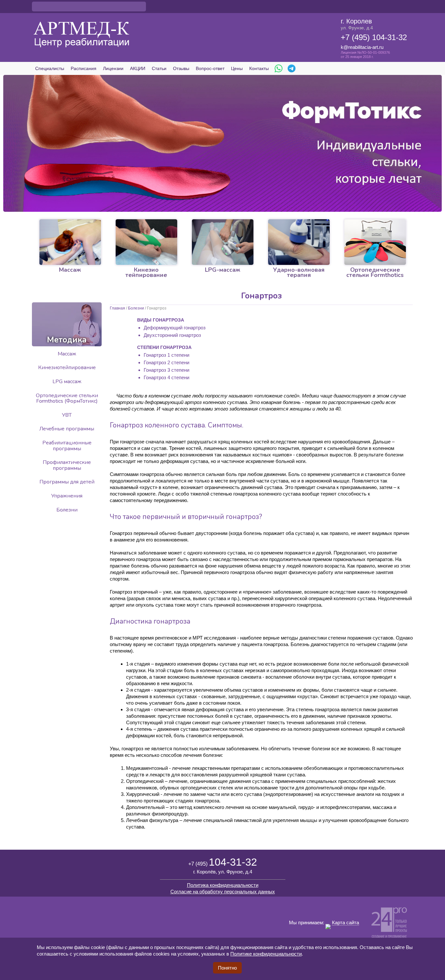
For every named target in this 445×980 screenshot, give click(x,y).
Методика (67, 339)
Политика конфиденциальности (222, 885)
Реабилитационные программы (67, 445)
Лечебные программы (66, 428)
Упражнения (66, 495)
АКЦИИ (137, 68)
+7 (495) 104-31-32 (374, 37)
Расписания (83, 68)
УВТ (67, 415)
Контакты (259, 68)
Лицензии (113, 68)
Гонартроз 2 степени (166, 362)
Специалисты (49, 68)
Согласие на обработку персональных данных (222, 891)
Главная (117, 308)
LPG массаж (66, 381)
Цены (237, 68)
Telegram (291, 68)
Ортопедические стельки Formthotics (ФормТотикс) (67, 398)
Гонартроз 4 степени (166, 377)
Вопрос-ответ (210, 68)
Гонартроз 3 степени (166, 370)
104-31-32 (222, 862)
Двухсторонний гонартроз (172, 335)
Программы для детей (66, 481)
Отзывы (181, 68)
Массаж (67, 353)
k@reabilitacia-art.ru (362, 47)
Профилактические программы (67, 465)
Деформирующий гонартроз (175, 327)
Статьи (159, 68)
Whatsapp (278, 68)
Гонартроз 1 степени (166, 355)
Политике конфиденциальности (266, 954)
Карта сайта (345, 922)
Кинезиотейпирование (67, 367)
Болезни (136, 308)
